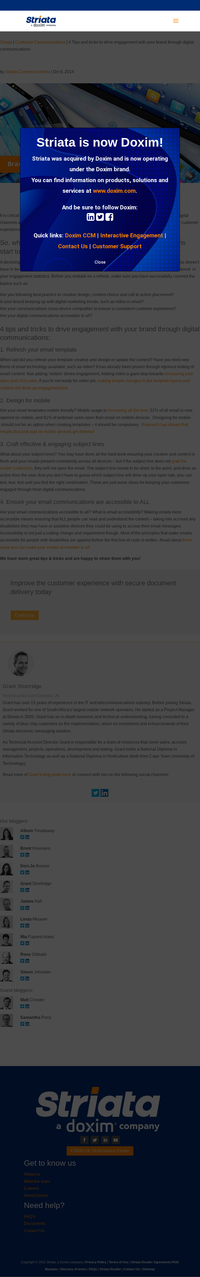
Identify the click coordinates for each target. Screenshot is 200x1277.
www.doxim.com (114, 190)
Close (100, 262)
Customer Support (117, 246)
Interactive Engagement (131, 235)
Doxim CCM (80, 235)
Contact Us (73, 246)
